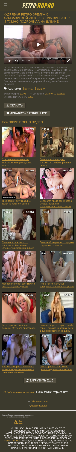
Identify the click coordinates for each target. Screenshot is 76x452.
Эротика (27, 88)
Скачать (16, 105)
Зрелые (40, 88)
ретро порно (11, 440)
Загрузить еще (41, 380)
